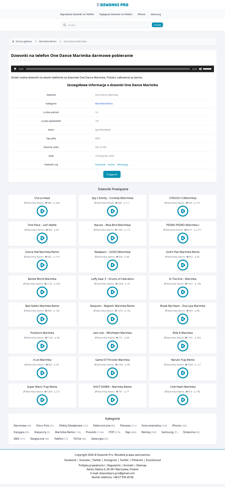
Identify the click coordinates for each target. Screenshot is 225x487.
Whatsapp (122, 164)
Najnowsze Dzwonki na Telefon (77, 14)
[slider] (207, 69)
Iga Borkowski (103, 129)
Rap (128, 432)
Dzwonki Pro (105, 455)
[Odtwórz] (15, 69)
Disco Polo (42, 425)
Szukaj (157, 24)
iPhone (141, 14)
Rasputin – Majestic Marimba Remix (112, 306)
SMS (16, 438)
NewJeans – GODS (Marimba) (112, 252)
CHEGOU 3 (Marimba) (182, 198)
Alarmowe (20, 425)
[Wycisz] (200, 69)
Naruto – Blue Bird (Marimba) (112, 225)
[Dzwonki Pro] (112, 5)
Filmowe (125, 425)
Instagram (110, 460)
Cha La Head (42, 198)
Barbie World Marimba (42, 279)
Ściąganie (112, 174)
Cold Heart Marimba (183, 387)
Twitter (111, 164)
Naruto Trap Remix (183, 360)
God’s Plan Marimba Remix (182, 252)
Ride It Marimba (183, 333)
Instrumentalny (151, 425)
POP (111, 432)
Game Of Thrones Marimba (112, 360)
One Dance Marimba (106, 94)
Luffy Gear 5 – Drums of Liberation (112, 279)
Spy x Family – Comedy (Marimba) (112, 198)
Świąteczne (37, 438)
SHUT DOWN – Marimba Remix (112, 387)
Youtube (84, 460)
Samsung (156, 14)
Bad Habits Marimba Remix (42, 306)
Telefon (58, 438)
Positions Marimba (42, 333)
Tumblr (124, 460)
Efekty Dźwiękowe (70, 425)
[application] (112, 69)
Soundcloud (153, 460)
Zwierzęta (97, 438)
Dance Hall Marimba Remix (42, 252)
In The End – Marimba (182, 279)
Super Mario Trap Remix (42, 387)
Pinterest (137, 460)
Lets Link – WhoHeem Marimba (112, 333)
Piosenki (91, 432)
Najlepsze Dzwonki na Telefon (115, 14)
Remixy (145, 432)
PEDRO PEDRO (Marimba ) (182, 225)
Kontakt (128, 465)
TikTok (77, 438)
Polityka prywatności (92, 465)
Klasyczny (40, 432)
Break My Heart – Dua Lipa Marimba (182, 306)
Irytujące (19, 432)
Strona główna (24, 41)
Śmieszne (189, 432)
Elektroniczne (101, 425)
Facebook (100, 164)
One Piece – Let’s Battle (42, 225)
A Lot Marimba (42, 360)
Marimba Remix (47, 41)
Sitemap (141, 465)
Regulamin (114, 465)
